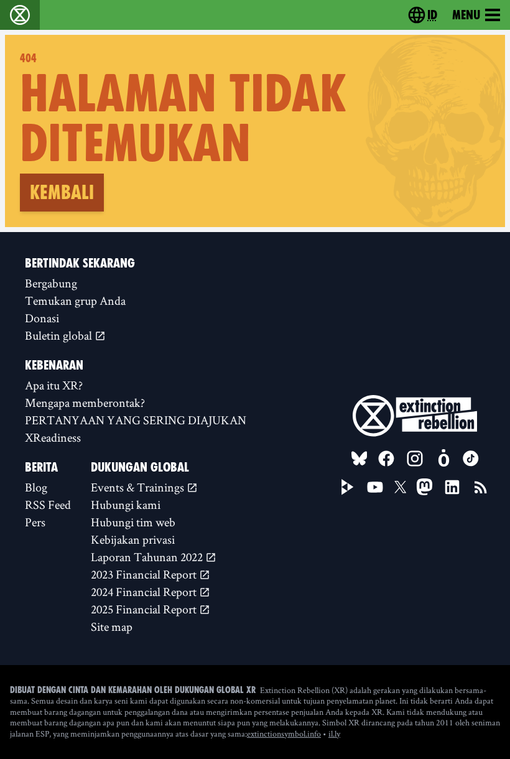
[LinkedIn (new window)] (452, 487)
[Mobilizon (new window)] (443, 458)
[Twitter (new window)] (400, 487)
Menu (466, 14)
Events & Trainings (139, 487)
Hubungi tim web (133, 522)
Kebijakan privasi (133, 539)
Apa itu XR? (54, 385)
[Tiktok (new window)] (471, 458)
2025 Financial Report (145, 609)
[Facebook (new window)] (386, 458)
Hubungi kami (125, 504)
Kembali (62, 192)
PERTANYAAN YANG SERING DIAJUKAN (135, 420)
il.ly (334, 733)
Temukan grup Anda (75, 300)
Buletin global (60, 335)
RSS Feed (48, 504)
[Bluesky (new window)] (359, 458)
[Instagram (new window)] (415, 458)
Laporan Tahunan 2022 (148, 557)
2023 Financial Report (145, 574)
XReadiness (53, 437)
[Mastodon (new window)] (424, 486)
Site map (111, 626)
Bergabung (51, 283)
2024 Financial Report (145, 592)
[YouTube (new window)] (375, 487)
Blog (36, 487)
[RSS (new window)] (480, 487)
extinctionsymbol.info (284, 733)
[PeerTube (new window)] (348, 487)
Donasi (42, 318)
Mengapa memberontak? (85, 402)
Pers (35, 522)
